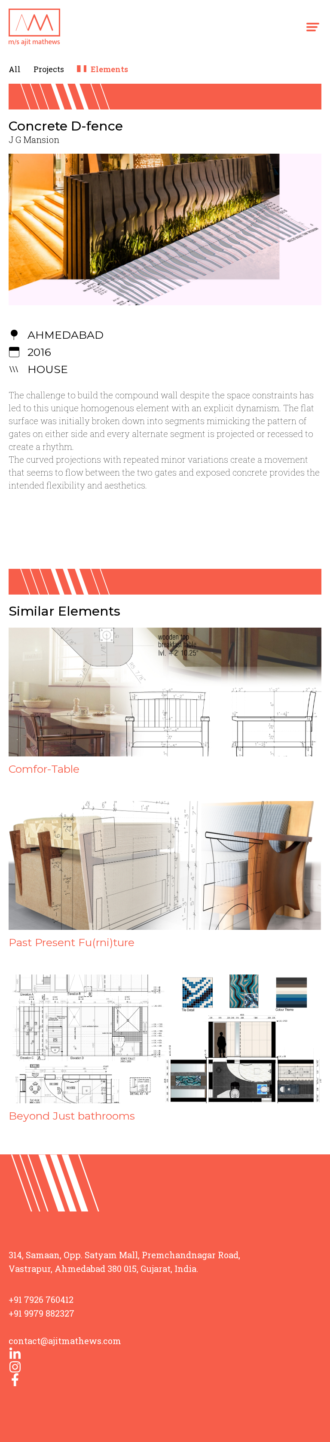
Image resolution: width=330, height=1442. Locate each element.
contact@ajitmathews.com (65, 1340)
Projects (49, 69)
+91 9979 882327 (41, 1313)
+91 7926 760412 (41, 1299)
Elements (109, 69)
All (15, 69)
